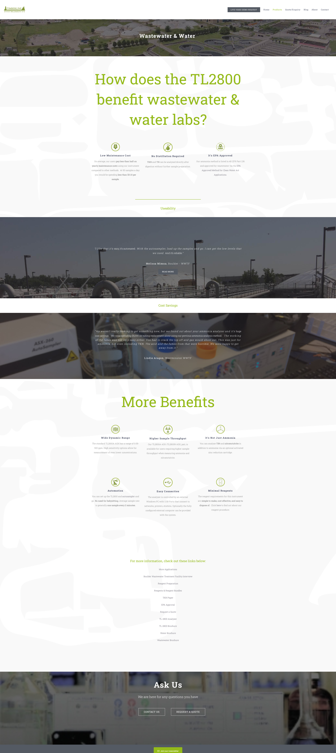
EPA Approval (168, 604)
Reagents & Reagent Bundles (168, 590)
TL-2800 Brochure (168, 626)
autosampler (128, 496)
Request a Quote (168, 611)
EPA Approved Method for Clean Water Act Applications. (221, 170)
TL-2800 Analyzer (168, 618)
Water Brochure (168, 633)
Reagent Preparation (168, 583)
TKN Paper (168, 597)
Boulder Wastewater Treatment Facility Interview (168, 576)
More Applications (168, 569)
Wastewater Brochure (168, 640)
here (219, 505)
